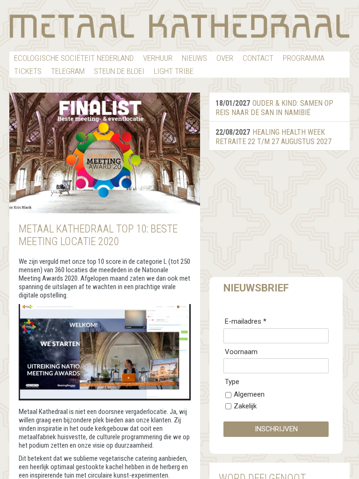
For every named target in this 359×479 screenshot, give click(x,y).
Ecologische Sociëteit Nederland (74, 58)
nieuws (194, 58)
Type (232, 381)
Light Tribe (174, 71)
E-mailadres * (245, 321)
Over (224, 58)
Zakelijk (245, 406)
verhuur (157, 58)
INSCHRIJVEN (276, 429)
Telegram (68, 71)
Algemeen (249, 394)
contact (258, 58)
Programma (303, 58)
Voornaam (241, 352)
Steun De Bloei (119, 71)
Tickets (28, 71)
